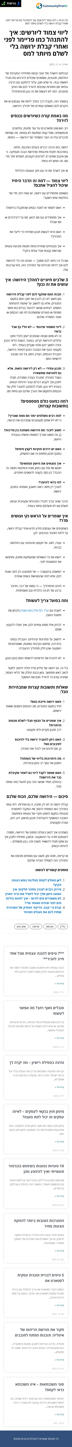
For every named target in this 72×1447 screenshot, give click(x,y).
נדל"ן (62, 926)
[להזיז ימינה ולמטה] (4, 4)
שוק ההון (21, 926)
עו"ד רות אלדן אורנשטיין (34, 610)
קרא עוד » (59, 983)
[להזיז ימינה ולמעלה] (4, 3)
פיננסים (50, 926)
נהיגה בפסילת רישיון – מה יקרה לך (36, 1062)
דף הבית (63, 20)
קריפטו (35, 926)
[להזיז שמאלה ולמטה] (3, 4)
